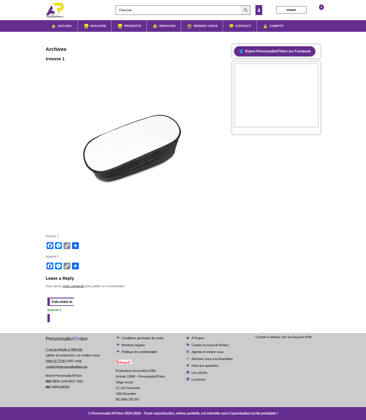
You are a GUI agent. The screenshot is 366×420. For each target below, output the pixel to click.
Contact (243, 26)
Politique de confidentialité (139, 352)
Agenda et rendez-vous (207, 352)
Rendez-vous (206, 26)
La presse (198, 379)
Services (167, 26)
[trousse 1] (264, 10)
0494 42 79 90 (55, 361)
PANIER (291, 10)
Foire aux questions (205, 365)
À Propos (197, 338)
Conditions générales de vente (142, 338)
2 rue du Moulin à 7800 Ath (64, 349)
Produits (132, 26)
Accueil (65, 26)
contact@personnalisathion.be (66, 366)
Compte (277, 26)
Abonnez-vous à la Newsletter (212, 359)
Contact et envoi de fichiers (210, 345)
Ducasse (98, 26)
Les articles (199, 372)
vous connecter (73, 286)
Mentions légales (133, 345)
